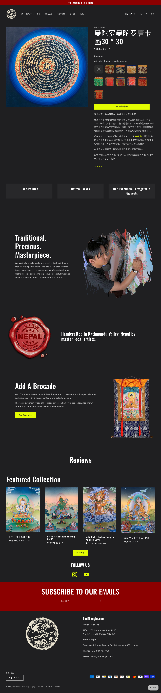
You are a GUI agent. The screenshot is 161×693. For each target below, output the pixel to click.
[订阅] (100, 601)
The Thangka (17, 687)
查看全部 (80, 553)
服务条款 (57, 686)
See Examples (25, 415)
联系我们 (139, 136)
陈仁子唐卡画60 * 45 (19, 536)
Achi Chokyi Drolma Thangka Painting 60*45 (100, 538)
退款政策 (41, 686)
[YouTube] (86, 575)
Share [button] (99, 166)
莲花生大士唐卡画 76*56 (136, 538)
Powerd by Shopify (28, 687)
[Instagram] (75, 575)
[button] (30, 14)
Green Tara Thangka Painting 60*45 (61, 538)
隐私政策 (49, 686)
